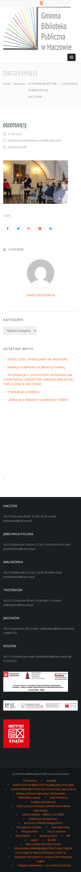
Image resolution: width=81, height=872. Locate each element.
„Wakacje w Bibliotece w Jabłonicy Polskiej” (38, 400)
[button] (71, 57)
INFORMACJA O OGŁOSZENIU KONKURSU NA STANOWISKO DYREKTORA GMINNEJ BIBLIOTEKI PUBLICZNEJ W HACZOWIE (38, 379)
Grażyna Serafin (40, 295)
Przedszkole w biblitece (23, 392)
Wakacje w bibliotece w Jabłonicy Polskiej (36, 367)
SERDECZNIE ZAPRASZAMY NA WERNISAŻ (37, 359)
